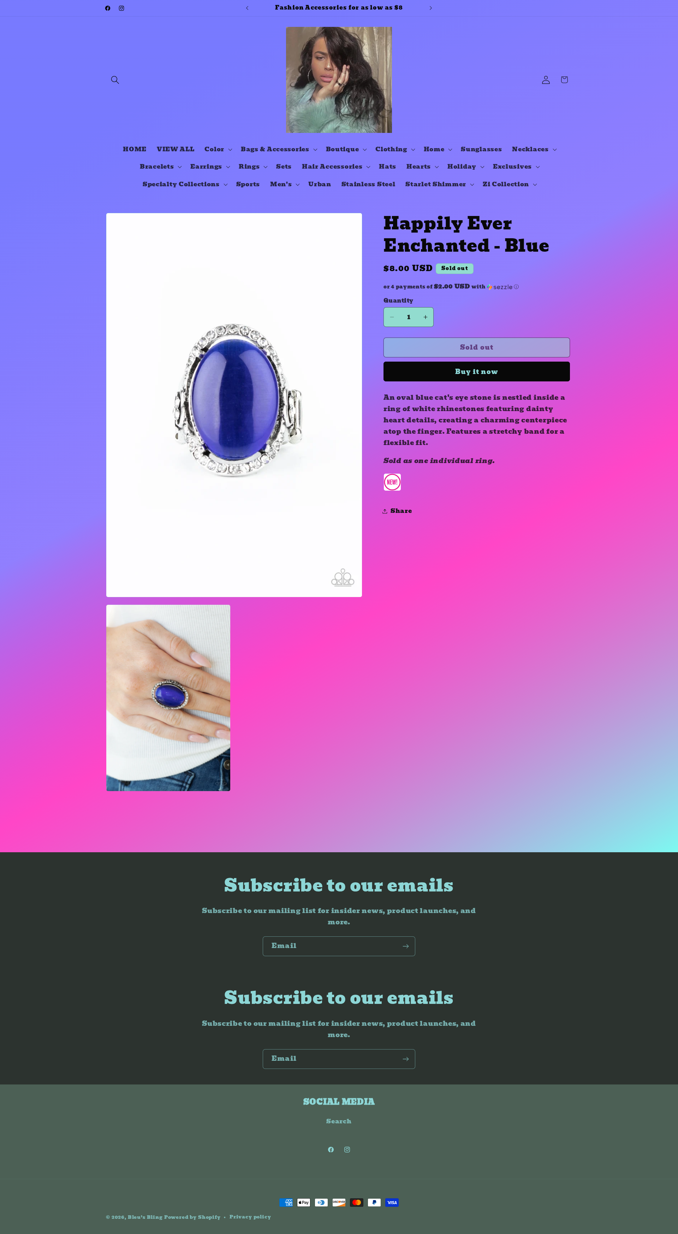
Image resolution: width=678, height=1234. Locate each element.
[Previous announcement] (247, 8)
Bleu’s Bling (145, 1217)
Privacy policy (250, 1217)
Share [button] (401, 511)
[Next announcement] (431, 8)
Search (338, 1121)
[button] (115, 79)
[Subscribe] (405, 946)
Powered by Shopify (192, 1217)
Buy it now (476, 372)
